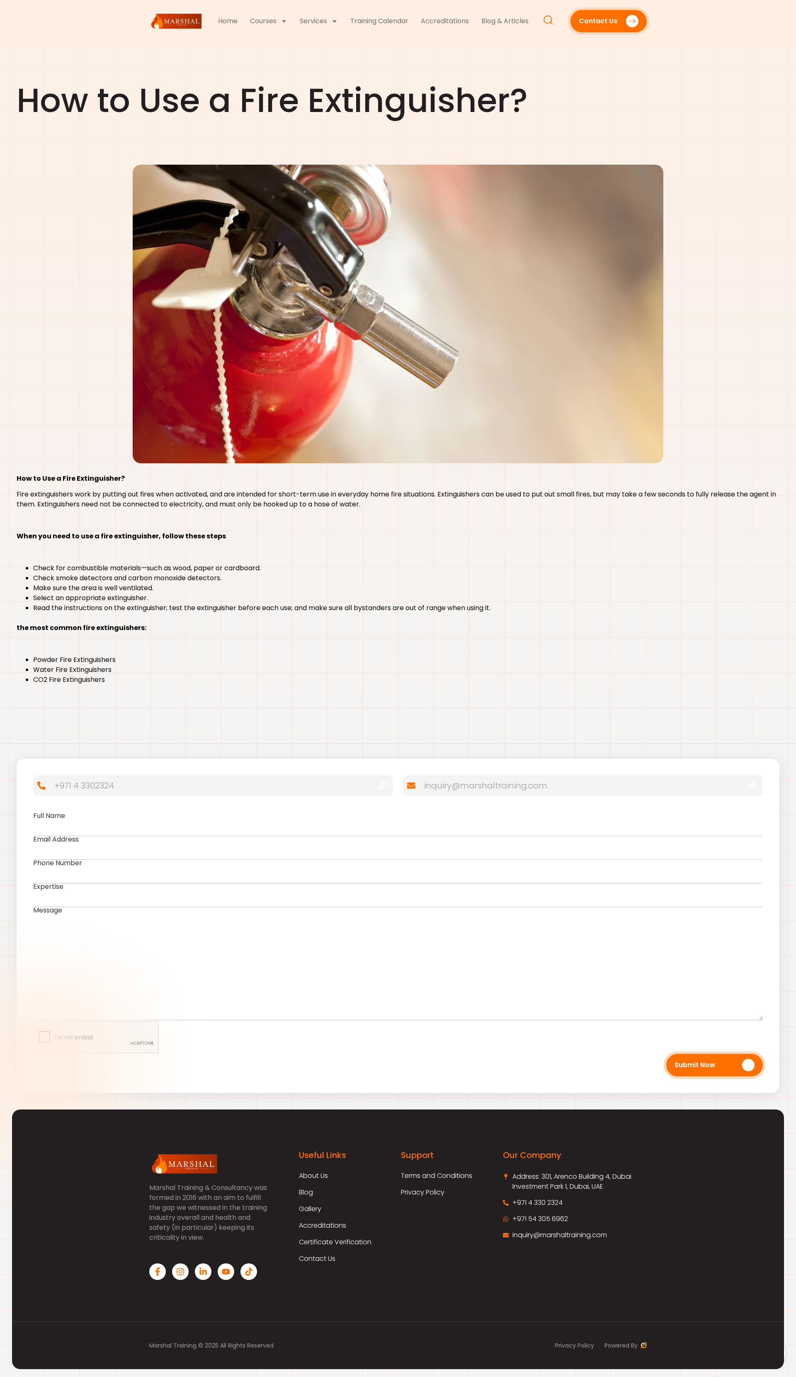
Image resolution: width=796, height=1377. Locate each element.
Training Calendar (379, 21)
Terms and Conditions (436, 1176)
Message (47, 911)
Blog (306, 1192)
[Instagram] (180, 1271)
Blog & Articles (505, 21)
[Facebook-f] (157, 1271)
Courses (263, 21)
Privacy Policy (422, 1192)
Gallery (310, 1209)
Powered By (621, 1345)
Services (313, 21)
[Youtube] (226, 1271)
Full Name (49, 816)
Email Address (56, 840)
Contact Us (317, 1259)
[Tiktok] (248, 1271)
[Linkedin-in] (203, 1271)
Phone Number (57, 864)
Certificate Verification (335, 1242)
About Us (313, 1176)
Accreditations (445, 21)
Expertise (48, 887)
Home (228, 21)
